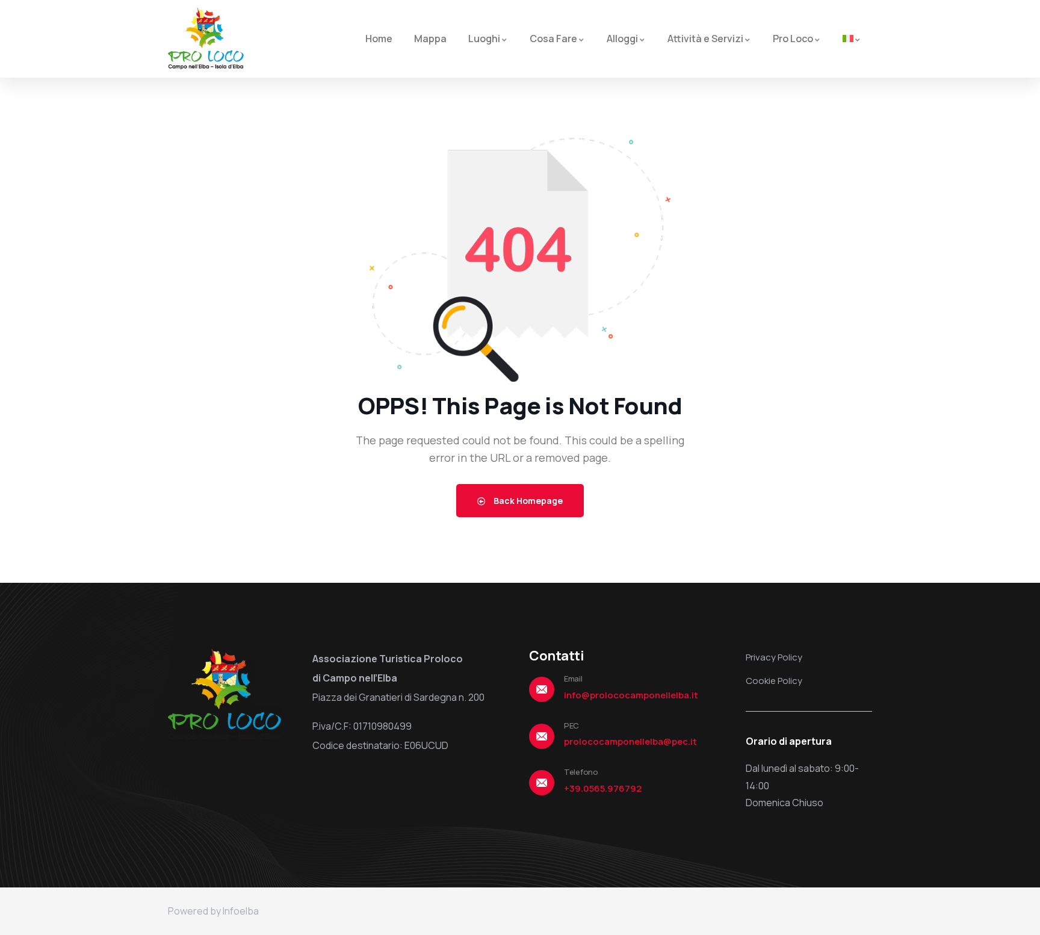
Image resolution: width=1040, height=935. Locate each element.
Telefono (581, 771)
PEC (571, 725)
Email (573, 678)
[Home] (206, 38)
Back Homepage (527, 500)
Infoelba (241, 911)
